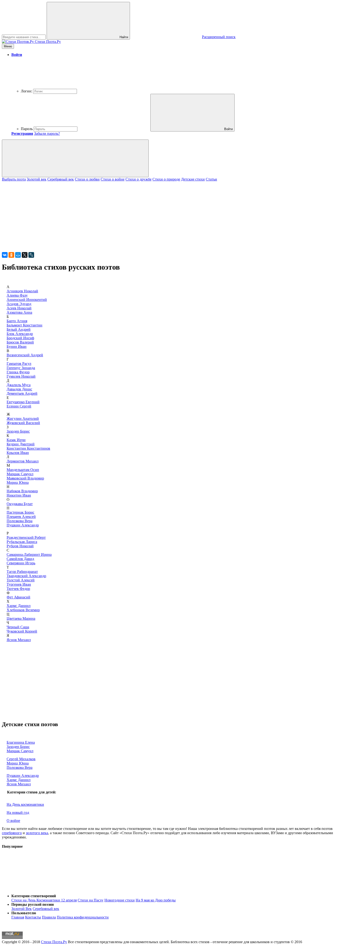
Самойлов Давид (20, 559)
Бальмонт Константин (24, 325)
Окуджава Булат (20, 504)
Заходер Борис (18, 431)
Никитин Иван (19, 495)
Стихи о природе (166, 179)
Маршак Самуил (20, 474)
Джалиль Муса (19, 385)
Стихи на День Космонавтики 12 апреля (44, 900)
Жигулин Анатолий (23, 418)
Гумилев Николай (21, 376)
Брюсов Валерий (20, 342)
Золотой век (36, 179)
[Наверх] (37, 888)
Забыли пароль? (47, 133)
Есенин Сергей (19, 406)
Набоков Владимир (22, 491)
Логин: (26, 91)
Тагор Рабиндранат (22, 572)
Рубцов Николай (20, 546)
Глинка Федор (18, 372)
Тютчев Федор (18, 589)
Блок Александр (20, 334)
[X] (24, 255)
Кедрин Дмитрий (21, 444)
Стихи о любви (87, 179)
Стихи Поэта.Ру (54, 942)
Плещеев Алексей (21, 517)
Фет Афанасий (18, 597)
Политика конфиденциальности (83, 917)
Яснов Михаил (19, 640)
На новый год (18, 812)
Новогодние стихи (119, 900)
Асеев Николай (19, 308)
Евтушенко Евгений (23, 402)
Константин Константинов (28, 448)
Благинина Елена (21, 742)
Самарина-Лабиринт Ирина (29, 554)
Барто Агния (17, 321)
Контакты (33, 917)
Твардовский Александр (26, 576)
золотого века (37, 833)
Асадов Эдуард (19, 304)
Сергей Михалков (21, 759)
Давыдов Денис (19, 389)
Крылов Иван (18, 453)
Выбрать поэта (14, 179)
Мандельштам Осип (23, 470)
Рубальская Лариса (22, 542)
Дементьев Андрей (22, 393)
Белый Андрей (19, 329)
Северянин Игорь (21, 563)
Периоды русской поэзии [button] (32, 904)
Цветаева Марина (21, 618)
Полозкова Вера (19, 521)
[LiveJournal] (31, 255)
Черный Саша (18, 627)
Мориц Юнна (18, 482)
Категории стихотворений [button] (33, 896)
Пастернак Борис (20, 512)
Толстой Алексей (21, 580)
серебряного (12, 833)
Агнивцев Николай (22, 291)
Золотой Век (21, 909)
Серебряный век (60, 179)
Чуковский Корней (22, 631)
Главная (17, 917)
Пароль (27, 129)
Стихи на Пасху (90, 900)
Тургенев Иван (19, 584)
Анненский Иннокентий (27, 300)
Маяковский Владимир (25, 478)
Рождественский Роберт (26, 537)
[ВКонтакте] (5, 255)
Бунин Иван (17, 346)
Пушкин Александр (23, 525)
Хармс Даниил (19, 606)
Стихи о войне (113, 179)
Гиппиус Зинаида (21, 368)
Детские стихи (193, 179)
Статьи (211, 179)
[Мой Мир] (18, 255)
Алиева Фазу (17, 295)
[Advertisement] (144, 214)
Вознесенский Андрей (25, 355)
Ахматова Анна (19, 312)
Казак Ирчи (16, 440)
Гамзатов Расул (19, 364)
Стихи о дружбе (138, 179)
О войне (13, 821)
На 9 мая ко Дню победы (156, 900)
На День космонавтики (25, 804)
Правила (49, 917)
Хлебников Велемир (23, 610)
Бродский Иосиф (20, 338)
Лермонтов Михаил (23, 461)
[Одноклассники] (11, 255)
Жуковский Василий (23, 423)
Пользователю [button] (23, 913)
